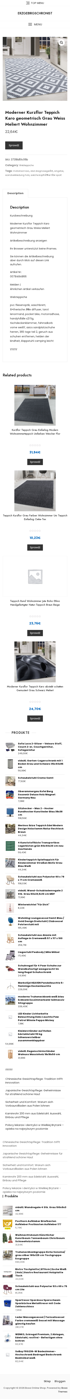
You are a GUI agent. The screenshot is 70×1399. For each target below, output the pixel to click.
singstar (58, 170)
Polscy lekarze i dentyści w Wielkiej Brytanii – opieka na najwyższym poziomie (34, 1127)
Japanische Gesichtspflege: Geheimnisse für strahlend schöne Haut (33, 1092)
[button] (35, 24)
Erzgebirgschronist (35, 13)
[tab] (15, 193)
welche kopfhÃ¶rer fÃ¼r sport (46, 175)
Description (15, 193)
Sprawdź (14, 145)
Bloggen (60, 1381)
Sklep (47, 1381)
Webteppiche (26, 165)
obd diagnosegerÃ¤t (41, 170)
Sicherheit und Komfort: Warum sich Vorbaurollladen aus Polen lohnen (29, 1103)
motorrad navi (21, 170)
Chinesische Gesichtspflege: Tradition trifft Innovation (34, 1080)
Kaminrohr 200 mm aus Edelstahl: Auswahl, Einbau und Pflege (33, 1115)
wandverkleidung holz (17, 175)
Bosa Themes (62, 1389)
